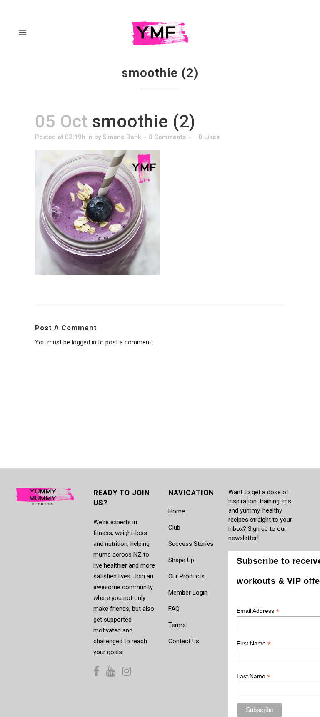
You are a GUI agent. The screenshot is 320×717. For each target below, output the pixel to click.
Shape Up (181, 560)
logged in (84, 342)
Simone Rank (121, 137)
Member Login (188, 592)
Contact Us (183, 641)
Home (176, 511)
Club (174, 527)
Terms (177, 625)
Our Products (186, 576)
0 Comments (167, 137)
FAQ (174, 608)
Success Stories (190, 544)
